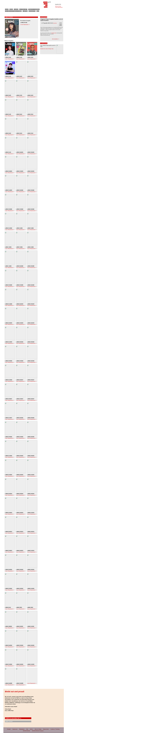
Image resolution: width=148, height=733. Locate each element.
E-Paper (45, 3)
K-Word (16, 9)
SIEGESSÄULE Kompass (38, 730)
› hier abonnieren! (59, 7)
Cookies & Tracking (55, 729)
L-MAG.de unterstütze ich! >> (13, 718)
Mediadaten (32, 11)
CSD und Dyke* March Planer (13, 11)
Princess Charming (33, 9)
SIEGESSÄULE (26, 730)
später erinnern (9, 721)
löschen (54, 23)
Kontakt (45, 7)
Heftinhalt (45, 2)
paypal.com (53, 33)
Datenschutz (46, 729)
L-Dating (25, 11)
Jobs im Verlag (38, 729)
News (11, 9)
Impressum (14, 729)
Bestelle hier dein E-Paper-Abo (46, 48)
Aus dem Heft (23, 9)
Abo (38, 11)
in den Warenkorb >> (25, 24)
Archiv (31, 729)
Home (6, 9)
